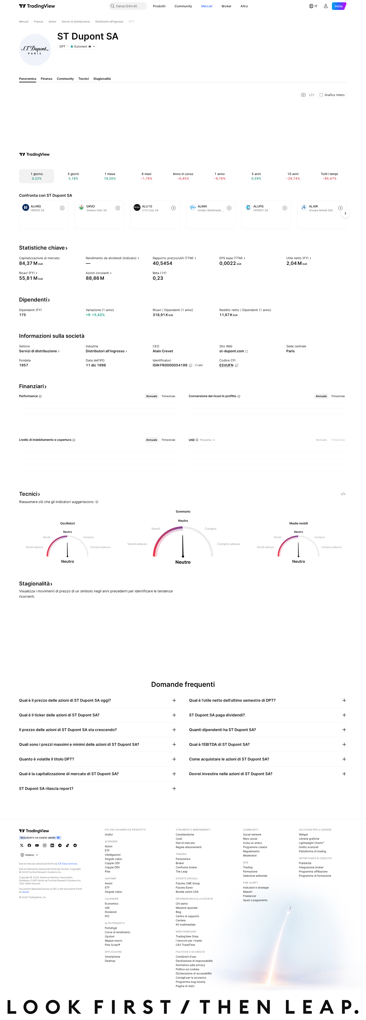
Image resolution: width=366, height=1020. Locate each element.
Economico (111, 903)
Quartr (25, 891)
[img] (90, 46)
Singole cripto (113, 858)
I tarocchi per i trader (189, 940)
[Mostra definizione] (62, 258)
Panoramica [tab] (27, 79)
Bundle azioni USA (187, 891)
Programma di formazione (315, 875)
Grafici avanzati (308, 847)
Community (183, 6)
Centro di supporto (187, 916)
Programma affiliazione (313, 871)
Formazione (250, 871)
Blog (178, 912)
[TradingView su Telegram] (60, 845)
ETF (107, 850)
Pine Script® (112, 944)
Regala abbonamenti (188, 847)
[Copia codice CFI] (236, 365)
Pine (107, 871)
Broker (227, 6)
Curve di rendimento (117, 932)
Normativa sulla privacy (190, 965)
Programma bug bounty (190, 981)
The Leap (182, 871)
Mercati (207, 6)
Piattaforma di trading (312, 851)
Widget (303, 834)
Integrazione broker (311, 867)
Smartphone (112, 956)
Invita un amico (252, 842)
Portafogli (111, 928)
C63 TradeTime (185, 944)
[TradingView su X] (21, 845)
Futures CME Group (188, 883)
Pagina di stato (185, 986)
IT (316, 6)
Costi (179, 838)
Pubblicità (305, 863)
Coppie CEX (112, 863)
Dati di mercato (185, 842)
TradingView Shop (187, 936)
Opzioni (109, 936)
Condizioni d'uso (186, 956)
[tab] (152, 396)
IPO (107, 916)
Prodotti (159, 6)
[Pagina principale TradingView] (37, 6)
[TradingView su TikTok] (67, 845)
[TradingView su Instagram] (44, 845)
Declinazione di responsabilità (194, 960)
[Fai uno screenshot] (303, 95)
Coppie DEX (112, 867)
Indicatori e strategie (256, 887)
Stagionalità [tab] (102, 79)
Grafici (109, 834)
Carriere (181, 920)
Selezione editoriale (255, 875)
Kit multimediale (185, 924)
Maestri (247, 891)
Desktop (110, 960)
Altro (244, 6)
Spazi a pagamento (255, 900)
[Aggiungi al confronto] (62, 208)
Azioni (108, 846)
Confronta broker (186, 867)
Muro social (250, 838)
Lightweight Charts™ (311, 842)
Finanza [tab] (46, 79)
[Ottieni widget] (311, 95)
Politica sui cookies (187, 969)
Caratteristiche (185, 834)
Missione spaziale (186, 907)
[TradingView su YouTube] (37, 845)
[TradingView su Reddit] (75, 845)
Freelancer (249, 895)
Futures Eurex (184, 887)
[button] (168, 6)
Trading (248, 867)
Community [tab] (65, 79)
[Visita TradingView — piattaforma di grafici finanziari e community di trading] (34, 154)
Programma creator (255, 847)
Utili (107, 907)
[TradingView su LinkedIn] (52, 845)
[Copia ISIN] (190, 365)
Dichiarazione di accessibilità (194, 973)
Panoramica (183, 858)
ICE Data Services (67, 863)
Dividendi (110, 912)
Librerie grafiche (309, 838)
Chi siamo (182, 903)
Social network (252, 834)
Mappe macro (113, 940)
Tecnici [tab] (83, 79)
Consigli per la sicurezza (191, 977)
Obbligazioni (112, 854)
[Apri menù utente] (326, 6)
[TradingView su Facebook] (29, 845)
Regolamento (251, 851)
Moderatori (250, 855)
